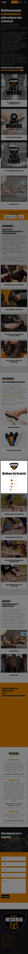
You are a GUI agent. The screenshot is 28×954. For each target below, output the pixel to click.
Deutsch (15, 480)
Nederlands (15, 489)
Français (14, 486)
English (15, 483)
